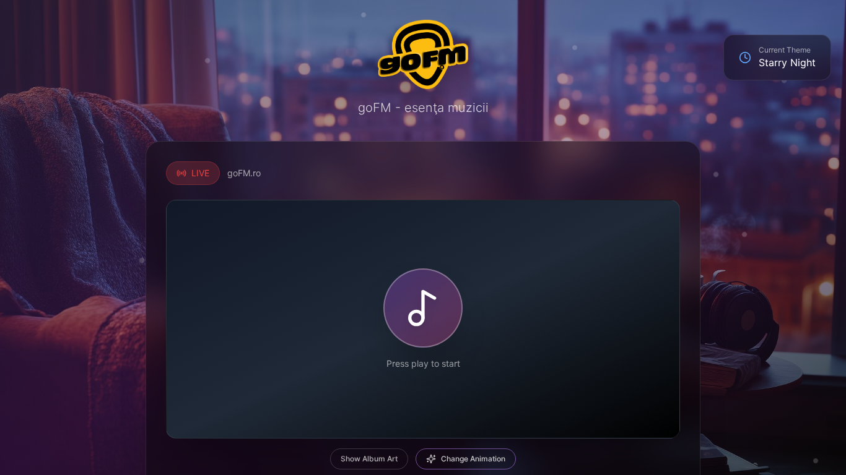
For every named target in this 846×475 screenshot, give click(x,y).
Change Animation (473, 458)
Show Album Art (369, 458)
